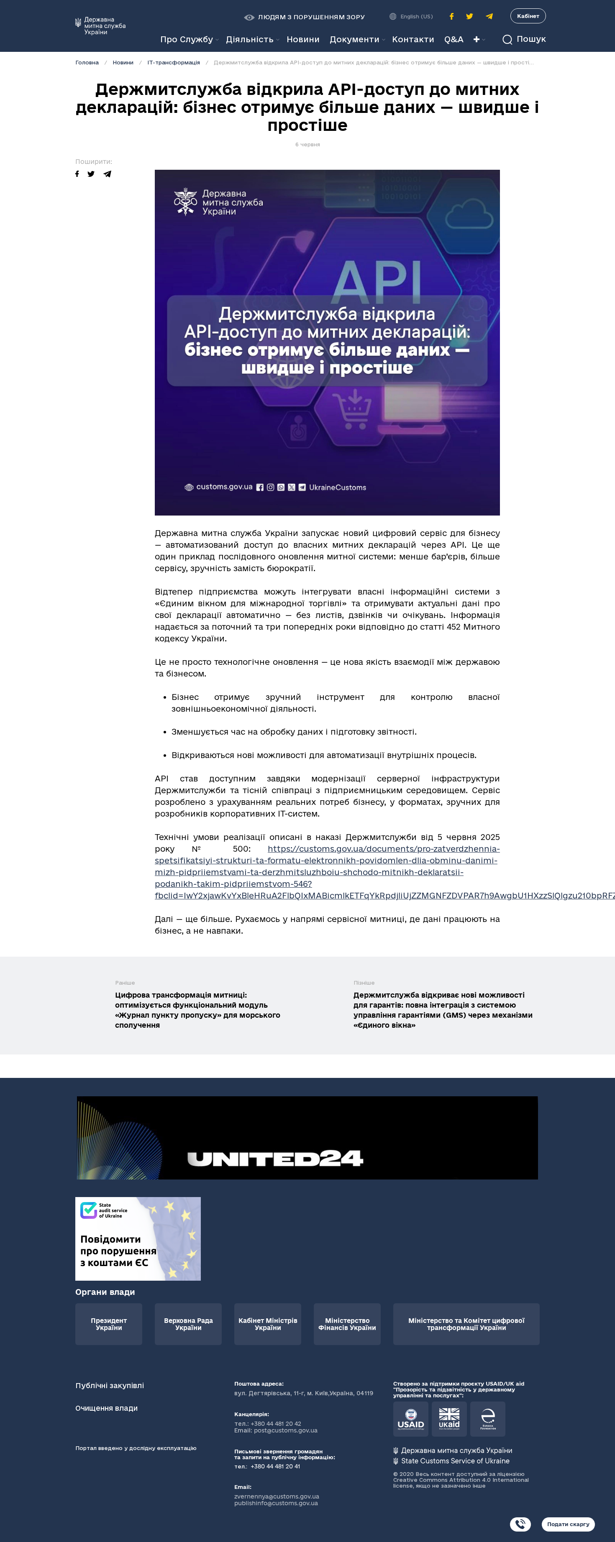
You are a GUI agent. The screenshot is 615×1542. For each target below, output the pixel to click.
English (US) (416, 16)
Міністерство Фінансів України (347, 1324)
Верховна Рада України (188, 1324)
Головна (87, 62)
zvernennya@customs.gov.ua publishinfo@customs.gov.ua (276, 1499)
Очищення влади (107, 1408)
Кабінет (528, 16)
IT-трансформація (173, 62)
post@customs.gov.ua (286, 1430)
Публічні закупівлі (109, 1385)
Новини (123, 62)
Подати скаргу (568, 1524)
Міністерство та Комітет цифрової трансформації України (466, 1324)
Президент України (109, 1324)
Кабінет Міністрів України (267, 1324)
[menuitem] (303, 40)
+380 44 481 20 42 (276, 1423)
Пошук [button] (530, 39)
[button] (304, 17)
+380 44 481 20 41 (274, 1466)
